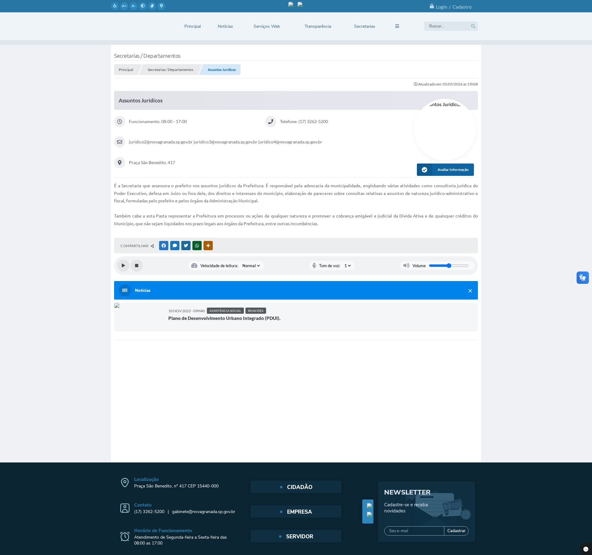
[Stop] (136, 265)
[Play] (123, 265)
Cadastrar (456, 531)
